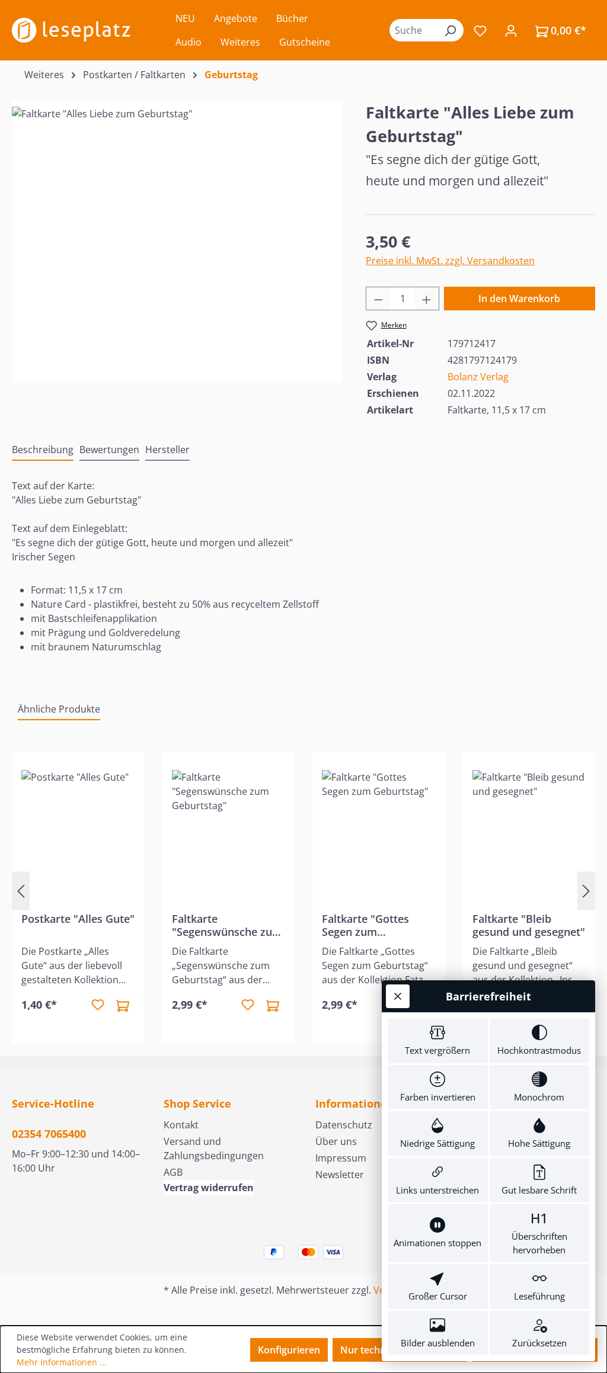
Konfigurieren (289, 1349)
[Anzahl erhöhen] (426, 298)
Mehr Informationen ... (62, 1362)
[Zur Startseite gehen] (71, 30)
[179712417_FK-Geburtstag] (177, 234)
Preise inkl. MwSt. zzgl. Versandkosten (450, 260)
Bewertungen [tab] (109, 449)
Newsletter (339, 1174)
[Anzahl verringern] (378, 298)
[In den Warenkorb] (122, 1005)
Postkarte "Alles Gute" (78, 919)
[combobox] (413, 30)
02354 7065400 (49, 1134)
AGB (173, 1172)
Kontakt (181, 1124)
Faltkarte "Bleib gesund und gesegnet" (528, 925)
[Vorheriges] (21, 890)
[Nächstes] (586, 890)
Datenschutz (343, 1124)
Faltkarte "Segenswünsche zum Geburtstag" (227, 925)
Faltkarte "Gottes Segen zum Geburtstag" (365, 925)
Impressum (340, 1158)
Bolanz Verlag (478, 376)
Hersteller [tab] (167, 449)
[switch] (438, 1040)
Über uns (336, 1141)
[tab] (43, 450)
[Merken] (97, 1005)
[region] (177, 234)
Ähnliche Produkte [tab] (59, 709)
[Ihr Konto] (511, 30)
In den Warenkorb (519, 298)
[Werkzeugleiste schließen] (398, 996)
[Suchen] (450, 30)
